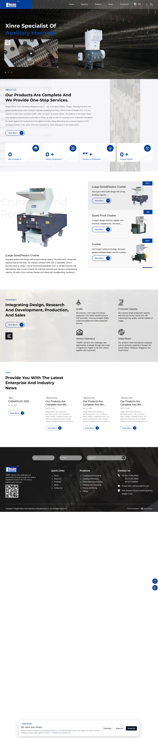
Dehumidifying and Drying (93, 482)
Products (98, 4)
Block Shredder (100, 246)
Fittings (85, 491)
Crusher (96, 218)
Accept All (131, 728)
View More (12, 133)
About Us (84, 4)
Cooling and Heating (90, 479)
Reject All (119, 728)
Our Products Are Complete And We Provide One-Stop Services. (18, 403)
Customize (107, 728)
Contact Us (124, 4)
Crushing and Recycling (92, 476)
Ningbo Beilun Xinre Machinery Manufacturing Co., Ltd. (33, 508)
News (111, 4)
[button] (5, 72)
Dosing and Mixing (90, 488)
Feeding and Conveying (92, 485)
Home (71, 4)
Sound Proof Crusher (104, 189)
